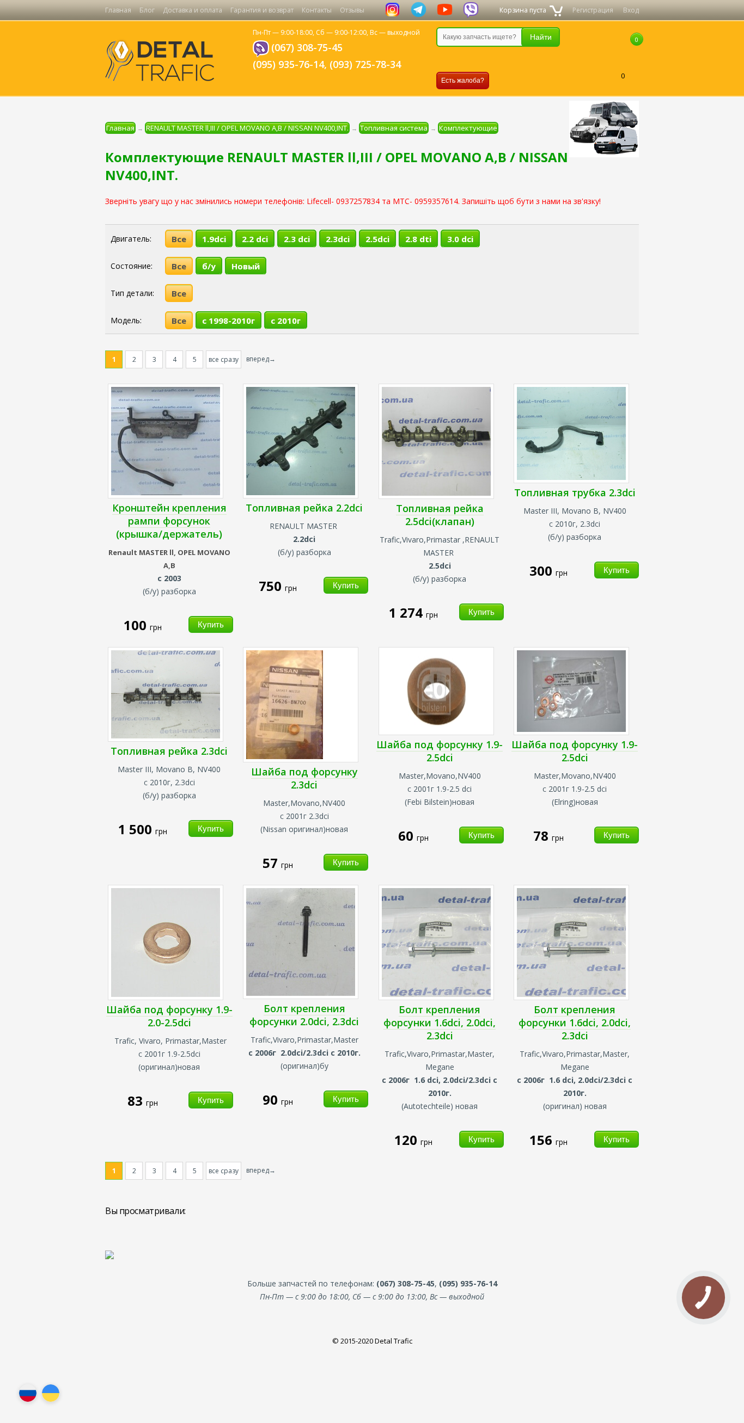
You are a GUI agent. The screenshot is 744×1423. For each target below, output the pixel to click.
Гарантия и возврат (262, 10)
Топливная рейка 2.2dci (304, 507)
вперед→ (261, 359)
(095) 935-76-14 (288, 64)
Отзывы (352, 10)
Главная (118, 10)
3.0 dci (460, 238)
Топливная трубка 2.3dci (575, 492)
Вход (631, 10)
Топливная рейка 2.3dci (169, 750)
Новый (245, 266)
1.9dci (214, 238)
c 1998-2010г (228, 320)
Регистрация (592, 10)
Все (179, 238)
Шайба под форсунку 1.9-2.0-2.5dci (169, 1016)
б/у (209, 266)
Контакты (317, 10)
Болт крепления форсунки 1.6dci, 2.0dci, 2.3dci (439, 1022)
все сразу (224, 359)
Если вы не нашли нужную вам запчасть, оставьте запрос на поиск (493, 59)
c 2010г (286, 320)
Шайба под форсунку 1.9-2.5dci (439, 751)
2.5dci (377, 238)
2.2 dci (255, 238)
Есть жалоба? (462, 80)
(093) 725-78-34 (365, 64)
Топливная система (394, 128)
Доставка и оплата (192, 10)
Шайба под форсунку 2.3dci (304, 778)
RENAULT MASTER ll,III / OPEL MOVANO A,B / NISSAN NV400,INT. (247, 128)
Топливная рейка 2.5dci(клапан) (440, 515)
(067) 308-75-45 (307, 47)
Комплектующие (468, 128)
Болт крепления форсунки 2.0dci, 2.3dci (304, 1015)
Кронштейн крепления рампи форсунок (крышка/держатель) (169, 520)
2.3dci (338, 238)
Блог (147, 10)
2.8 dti (418, 238)
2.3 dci (297, 238)
